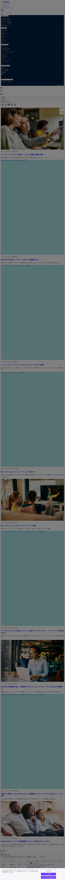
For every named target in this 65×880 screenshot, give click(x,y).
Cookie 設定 (48, 870)
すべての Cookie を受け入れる (48, 877)
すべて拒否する (48, 874)
